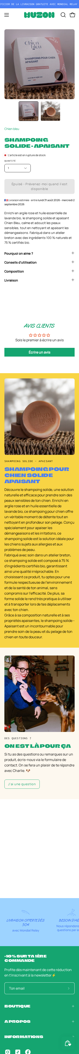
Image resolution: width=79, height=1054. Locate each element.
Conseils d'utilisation (20, 262)
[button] (63, 15)
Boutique (17, 1006)
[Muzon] (39, 15)
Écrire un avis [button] (39, 352)
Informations (23, 1036)
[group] (39, 4)
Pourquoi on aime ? (18, 253)
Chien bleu (11, 129)
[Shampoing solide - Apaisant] (28, 111)
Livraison (11, 280)
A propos (17, 1021)
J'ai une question (22, 784)
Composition (14, 271)
